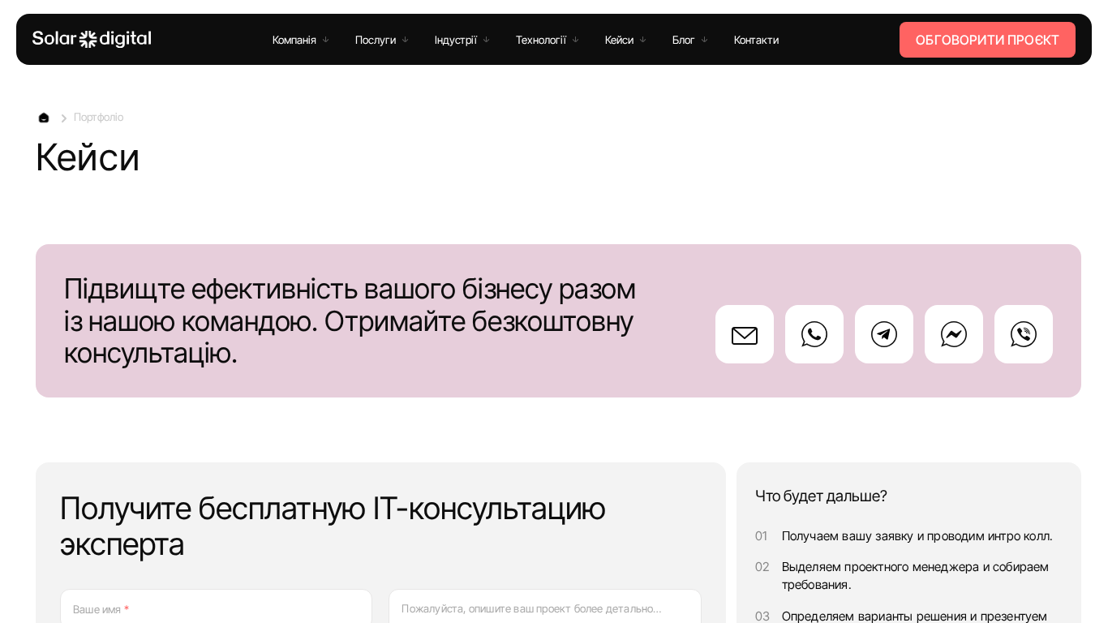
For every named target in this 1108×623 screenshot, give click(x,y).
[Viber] (1023, 334)
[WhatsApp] (814, 334)
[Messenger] (954, 334)
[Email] (744, 334)
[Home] (91, 39)
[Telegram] (884, 334)
